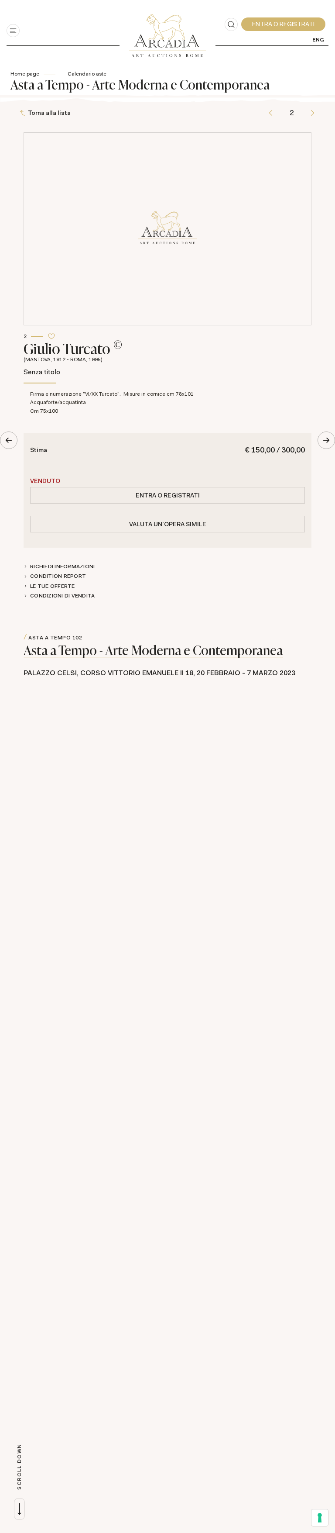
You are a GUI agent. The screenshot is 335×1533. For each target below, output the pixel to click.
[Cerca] (231, 24)
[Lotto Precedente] (270, 113)
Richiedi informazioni (62, 566)
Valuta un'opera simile (167, 524)
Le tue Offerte (52, 586)
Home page (24, 73)
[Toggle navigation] (13, 30)
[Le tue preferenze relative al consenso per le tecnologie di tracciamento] (319, 1517)
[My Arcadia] (283, 24)
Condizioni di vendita (62, 595)
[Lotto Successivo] (312, 113)
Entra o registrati (168, 495)
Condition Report (58, 576)
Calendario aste (87, 73)
